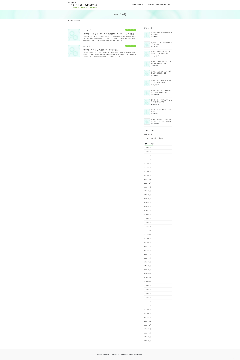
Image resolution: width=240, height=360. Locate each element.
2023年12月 (148, 274)
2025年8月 (147, 195)
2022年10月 (148, 329)
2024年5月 (147, 254)
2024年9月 (147, 238)
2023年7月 (147, 293)
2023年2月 (147, 313)
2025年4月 (147, 210)
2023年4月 (147, 305)
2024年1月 (147, 270)
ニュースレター (131, 30)
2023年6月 (147, 297)
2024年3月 (147, 262)
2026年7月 (147, 151)
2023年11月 (147, 277)
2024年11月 (147, 230)
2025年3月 (147, 214)
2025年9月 (147, 191)
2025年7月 (147, 199)
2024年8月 (147, 242)
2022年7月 (147, 341)
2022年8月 (147, 337)
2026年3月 (147, 167)
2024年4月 (147, 258)
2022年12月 (148, 321)
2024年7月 (147, 246)
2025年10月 (148, 187)
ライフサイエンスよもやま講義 (153, 138)
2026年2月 (147, 171)
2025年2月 (147, 218)
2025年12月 (148, 179)
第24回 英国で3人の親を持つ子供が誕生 (100, 50)
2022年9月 (147, 333)
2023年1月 (147, 317)
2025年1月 (147, 222)
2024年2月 (147, 266)
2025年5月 (147, 207)
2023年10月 (148, 281)
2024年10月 (148, 234)
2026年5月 (147, 159)
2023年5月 (147, 301)
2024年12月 (148, 226)
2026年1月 (147, 175)
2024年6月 (147, 250)
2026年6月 (147, 155)
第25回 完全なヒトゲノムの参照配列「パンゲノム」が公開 (108, 34)
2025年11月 (147, 183)
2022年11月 (147, 325)
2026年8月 (147, 147)
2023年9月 (147, 285)
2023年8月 (147, 289)
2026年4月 (147, 163)
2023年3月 (147, 309)
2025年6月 (147, 203)
